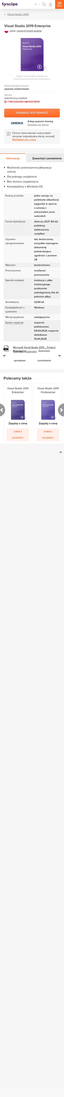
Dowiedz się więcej (38, 125)
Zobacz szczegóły (17, 435)
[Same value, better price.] (10, 4)
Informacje (13, 158)
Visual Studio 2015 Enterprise (18, 390)
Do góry (60, 452)
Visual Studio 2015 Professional (48, 390)
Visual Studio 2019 (18, 14)
